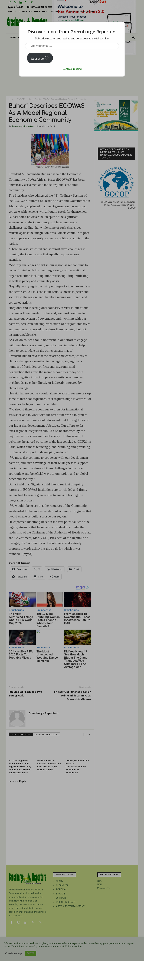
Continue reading (72, 68)
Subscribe (37, 58)
